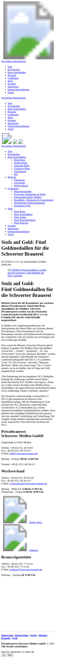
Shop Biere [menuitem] (19, 211)
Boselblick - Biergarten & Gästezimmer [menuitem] (33, 200)
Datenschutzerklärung (18, 126)
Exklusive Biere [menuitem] (22, 168)
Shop (10, 117)
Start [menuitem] (10, 66)
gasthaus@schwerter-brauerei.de (26, 569)
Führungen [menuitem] (19, 180)
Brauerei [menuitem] (12, 75)
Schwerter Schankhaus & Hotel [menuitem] (29, 194)
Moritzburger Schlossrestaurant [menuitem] (29, 203)
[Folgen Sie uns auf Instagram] (20, 143)
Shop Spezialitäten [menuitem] (23, 214)
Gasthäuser (13, 114)
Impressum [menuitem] (13, 86)
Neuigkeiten (14, 106)
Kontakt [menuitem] (12, 83)
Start (10, 103)
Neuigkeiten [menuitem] (14, 69)
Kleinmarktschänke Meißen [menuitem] (27, 197)
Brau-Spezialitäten (17, 109)
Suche (11, 129)
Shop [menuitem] (10, 81)
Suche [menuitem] (11, 92)
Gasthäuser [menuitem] (13, 78)
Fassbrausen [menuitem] (20, 171)
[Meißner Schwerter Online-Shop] (7, 143)
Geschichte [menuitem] (19, 183)
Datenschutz (21, 635)
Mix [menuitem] (16, 174)
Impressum (13, 123)
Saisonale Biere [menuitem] (21, 165)
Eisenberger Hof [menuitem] (22, 205)
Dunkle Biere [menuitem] (20, 162)
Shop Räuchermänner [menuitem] (25, 220)
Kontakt (12, 120)
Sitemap (42, 635)
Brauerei (12, 111)
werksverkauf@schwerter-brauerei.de (28, 483)
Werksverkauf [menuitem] (21, 185)
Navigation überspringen (13, 61)
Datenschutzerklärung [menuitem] (18, 89)
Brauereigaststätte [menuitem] (23, 191)
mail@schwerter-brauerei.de (24, 453)
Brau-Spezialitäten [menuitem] (17, 72)
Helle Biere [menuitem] (19, 160)
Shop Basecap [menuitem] (21, 223)
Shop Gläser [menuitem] (20, 217)
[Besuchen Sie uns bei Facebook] (15, 143)
